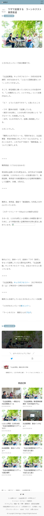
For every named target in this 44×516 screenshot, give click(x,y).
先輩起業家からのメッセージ (11, 507)
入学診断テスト (26, 507)
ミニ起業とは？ (12, 498)
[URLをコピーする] (32, 358)
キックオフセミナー (22, 282)
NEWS (22, 509)
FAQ (40, 507)
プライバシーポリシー (12, 509)
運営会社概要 (35, 504)
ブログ (28, 312)
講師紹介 (27, 504)
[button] (12, 358)
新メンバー (25, 305)
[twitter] (21, 494)
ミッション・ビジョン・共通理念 (22, 501)
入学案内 (34, 507)
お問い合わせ (34, 509)
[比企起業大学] (4, 2)
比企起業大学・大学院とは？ (27, 498)
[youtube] (23, 494)
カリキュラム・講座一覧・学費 (14, 504)
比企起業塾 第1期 (9, 16)
